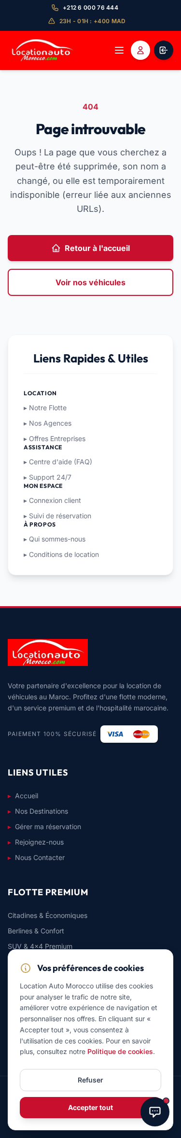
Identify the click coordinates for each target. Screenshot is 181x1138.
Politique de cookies (120, 1051)
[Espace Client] (163, 50)
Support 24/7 (47, 477)
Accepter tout (90, 1107)
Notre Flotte (45, 407)
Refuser (90, 1080)
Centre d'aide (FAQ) (58, 462)
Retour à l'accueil (97, 248)
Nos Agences (47, 423)
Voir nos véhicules (90, 282)
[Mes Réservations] (140, 50)
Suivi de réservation (57, 516)
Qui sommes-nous (54, 539)
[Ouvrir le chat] (154, 1111)
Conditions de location (61, 554)
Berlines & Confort (36, 931)
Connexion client (52, 500)
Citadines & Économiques (47, 915)
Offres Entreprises (54, 438)
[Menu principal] (119, 50)
